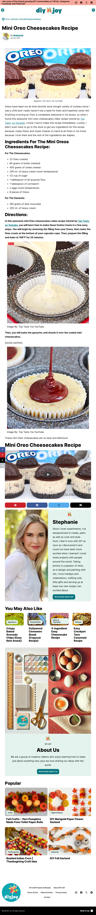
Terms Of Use (32, 892)
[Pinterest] (91, 2)
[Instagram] (76, 2)
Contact (47, 897)
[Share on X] (2, 460)
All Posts (14, 19)
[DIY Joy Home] (49, 10)
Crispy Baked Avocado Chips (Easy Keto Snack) (14, 634)
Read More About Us (48, 772)
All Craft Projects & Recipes (30, 19)
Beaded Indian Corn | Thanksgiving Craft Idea (21, 860)
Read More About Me (64, 597)
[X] (86, 2)
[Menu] (2, 10)
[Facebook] (81, 2)
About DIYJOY (59, 888)
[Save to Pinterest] (2, 455)
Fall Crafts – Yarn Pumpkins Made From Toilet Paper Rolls (24, 821)
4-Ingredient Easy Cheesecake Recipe (59, 633)
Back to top (84, 911)
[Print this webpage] (2, 465)
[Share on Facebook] (2, 449)
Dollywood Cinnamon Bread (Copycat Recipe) (35, 634)
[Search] (93, 10)
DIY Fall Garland (60, 858)
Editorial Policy (47, 892)
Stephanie (18, 35)
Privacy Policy (61, 892)
